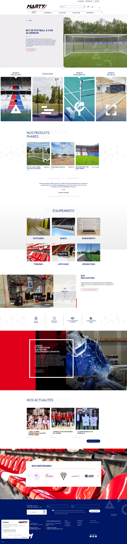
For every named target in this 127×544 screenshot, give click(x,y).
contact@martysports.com (34, 528)
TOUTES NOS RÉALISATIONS (89, 289)
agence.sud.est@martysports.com (55, 528)
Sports (66, 520)
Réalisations (76, 12)
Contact (97, 1)
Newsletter (89, 1)
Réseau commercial (69, 528)
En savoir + (39, 371)
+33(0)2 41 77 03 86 (33, 527)
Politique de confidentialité (94, 522)
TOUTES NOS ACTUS (93, 441)
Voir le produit (31, 53)
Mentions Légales (93, 520)
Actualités (80, 1)
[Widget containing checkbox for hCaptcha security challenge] (37, 512)
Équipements (68, 522)
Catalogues (62, 12)
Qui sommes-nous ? (68, 527)
